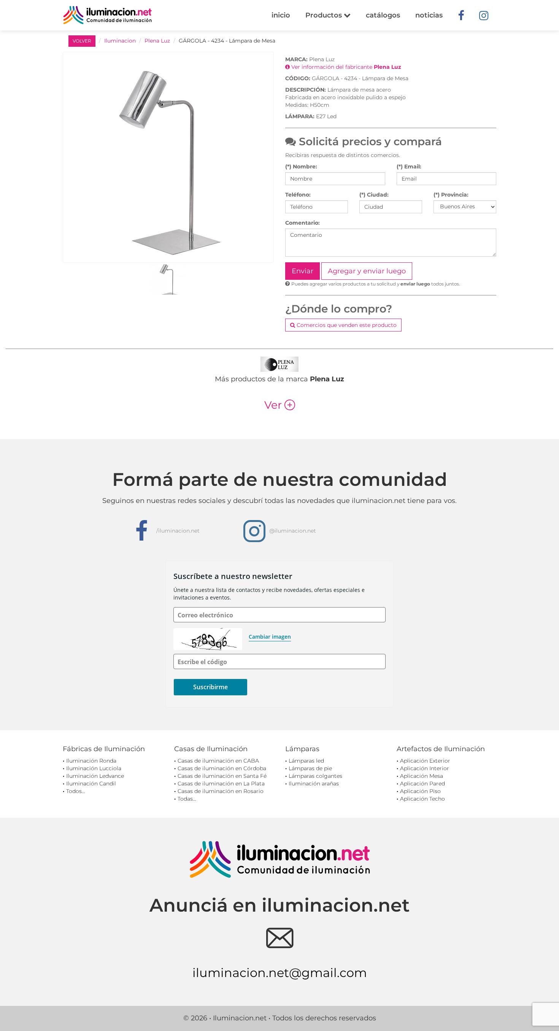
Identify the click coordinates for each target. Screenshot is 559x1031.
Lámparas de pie (310, 768)
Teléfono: (298, 194)
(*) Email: (409, 166)
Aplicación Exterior (425, 760)
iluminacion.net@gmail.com (279, 972)
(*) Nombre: (301, 166)
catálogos (383, 15)
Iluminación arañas (314, 783)
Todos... (75, 791)
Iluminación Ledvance (95, 775)
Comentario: (302, 222)
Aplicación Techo (422, 798)
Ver (279, 404)
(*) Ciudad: (374, 194)
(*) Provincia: (451, 194)
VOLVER (82, 41)
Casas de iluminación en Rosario (221, 791)
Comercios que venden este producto (346, 325)
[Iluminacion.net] (107, 15)
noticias (429, 15)
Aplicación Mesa (421, 775)
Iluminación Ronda (91, 760)
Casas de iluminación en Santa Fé (222, 775)
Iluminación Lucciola (93, 768)
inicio (281, 15)
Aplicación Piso (420, 791)
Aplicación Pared (422, 783)
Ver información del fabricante (345, 66)
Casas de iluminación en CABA (218, 760)
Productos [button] (324, 15)
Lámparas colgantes (315, 775)
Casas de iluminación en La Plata (221, 783)
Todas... (187, 798)
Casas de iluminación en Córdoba (222, 768)
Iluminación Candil (91, 783)
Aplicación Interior (424, 768)
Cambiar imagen (270, 636)
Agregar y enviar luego (367, 271)
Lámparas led (306, 760)
